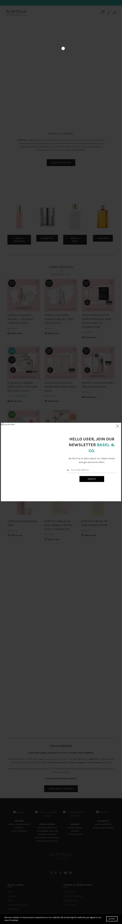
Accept (112, 919)
